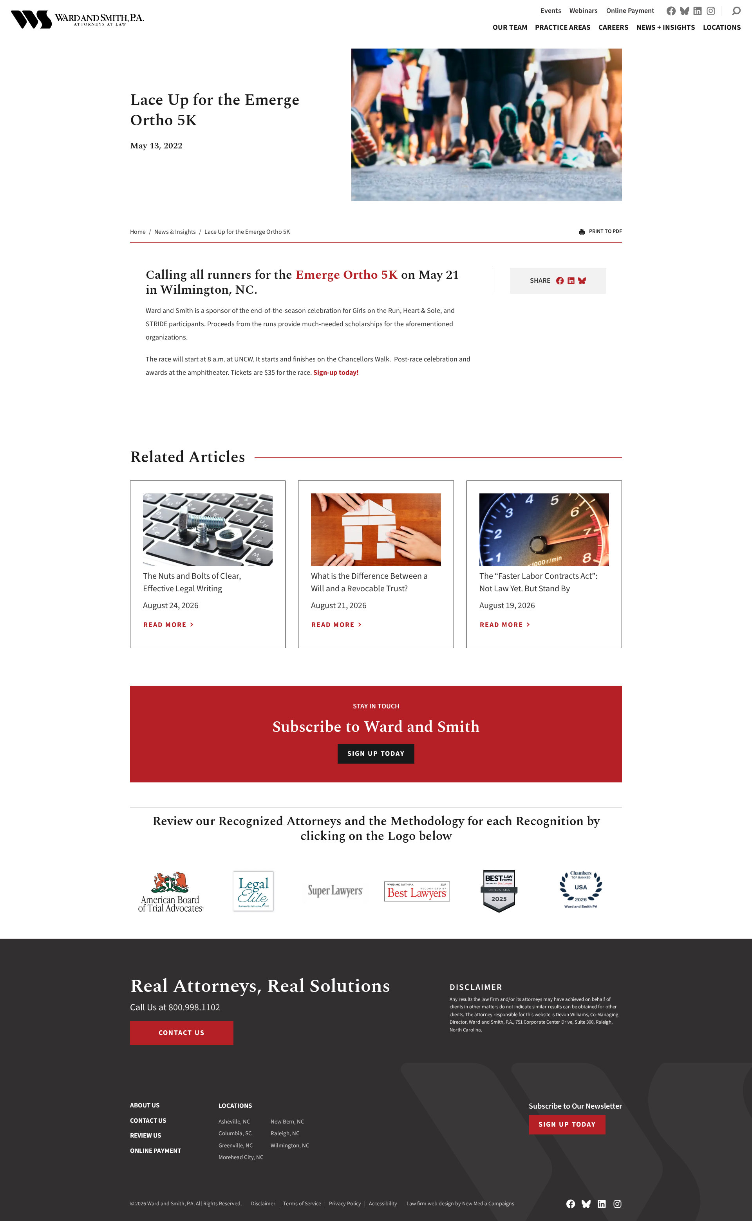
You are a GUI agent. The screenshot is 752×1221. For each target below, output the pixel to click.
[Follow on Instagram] (711, 11)
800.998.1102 (194, 1007)
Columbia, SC (235, 1133)
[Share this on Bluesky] (582, 281)
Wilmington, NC (290, 1146)
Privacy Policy (345, 1204)
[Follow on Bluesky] (684, 11)
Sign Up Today (376, 754)
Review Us (145, 1135)
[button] (736, 11)
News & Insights (175, 232)
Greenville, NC (236, 1146)
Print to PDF (605, 231)
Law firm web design (430, 1204)
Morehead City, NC (241, 1157)
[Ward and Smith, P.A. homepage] (77, 19)
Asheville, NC (234, 1122)
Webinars (583, 11)
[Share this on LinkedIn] (571, 281)
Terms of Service (302, 1204)
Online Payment (630, 11)
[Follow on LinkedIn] (697, 11)
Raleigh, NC (285, 1133)
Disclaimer (263, 1204)
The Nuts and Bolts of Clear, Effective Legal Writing (192, 582)
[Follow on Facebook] (671, 11)
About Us (144, 1105)
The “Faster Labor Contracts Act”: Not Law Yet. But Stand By (538, 582)
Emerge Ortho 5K (346, 275)
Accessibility (383, 1204)
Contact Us (182, 1033)
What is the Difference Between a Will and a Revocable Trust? (369, 582)
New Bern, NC (287, 1122)
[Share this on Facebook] (560, 281)
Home (138, 232)
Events (550, 11)
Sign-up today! (336, 372)
